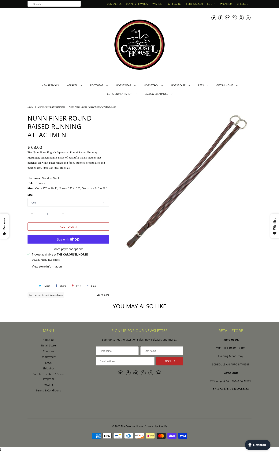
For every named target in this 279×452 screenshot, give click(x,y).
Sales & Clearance (157, 93)
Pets (201, 85)
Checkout (243, 4)
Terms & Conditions (48, 390)
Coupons (48, 351)
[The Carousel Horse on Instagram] (241, 17)
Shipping (48, 368)
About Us (48, 340)
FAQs (48, 362)
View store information (47, 266)
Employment (48, 357)
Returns (48, 384)
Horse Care (179, 85)
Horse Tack (151, 85)
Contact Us (114, 4)
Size (30, 195)
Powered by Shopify (155, 426)
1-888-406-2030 (194, 4)
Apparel (73, 85)
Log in (211, 4)
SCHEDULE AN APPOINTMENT (230, 364)
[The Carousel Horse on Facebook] (220, 17)
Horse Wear (124, 85)
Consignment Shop (120, 93)
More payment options (68, 249)
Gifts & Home (225, 85)
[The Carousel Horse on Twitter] (213, 17)
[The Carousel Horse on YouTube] (227, 17)
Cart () (227, 4)
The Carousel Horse (132, 426)
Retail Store (48, 345)
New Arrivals (50, 85)
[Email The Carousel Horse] (248, 17)
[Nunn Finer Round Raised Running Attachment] (182, 182)
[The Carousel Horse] (139, 45)
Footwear (97, 85)
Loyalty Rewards (137, 4)
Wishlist (157, 4)
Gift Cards (174, 4)
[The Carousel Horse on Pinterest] (234, 17)
